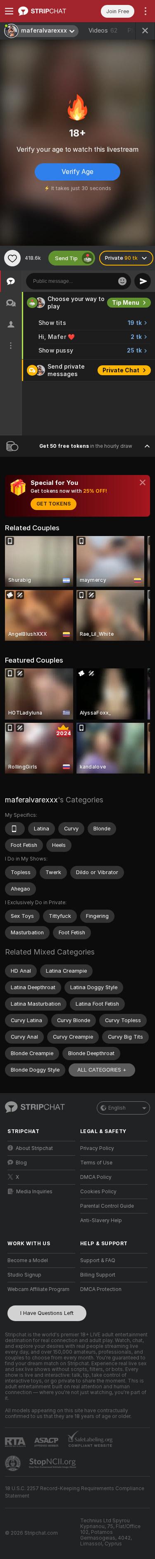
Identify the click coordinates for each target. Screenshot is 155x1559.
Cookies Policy (98, 1192)
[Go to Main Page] (48, 11)
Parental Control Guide (107, 1206)
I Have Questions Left (47, 1313)
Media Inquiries (34, 1192)
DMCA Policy (96, 1177)
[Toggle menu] (9, 11)
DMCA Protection (101, 1289)
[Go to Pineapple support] (13, 1463)
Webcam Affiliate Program (38, 1289)
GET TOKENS (53, 504)
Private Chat (121, 370)
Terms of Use (96, 1163)
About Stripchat (34, 1148)
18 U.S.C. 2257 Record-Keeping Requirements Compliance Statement (74, 1492)
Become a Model (27, 1260)
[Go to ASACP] (47, 1442)
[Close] (142, 482)
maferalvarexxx (31, 799)
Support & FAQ (97, 1260)
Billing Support (97, 1275)
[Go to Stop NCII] (53, 1463)
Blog (21, 1163)
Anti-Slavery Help (101, 1220)
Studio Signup (24, 1275)
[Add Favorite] (12, 258)
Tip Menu (125, 302)
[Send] (142, 281)
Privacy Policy (97, 1148)
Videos (102, 30)
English (117, 1108)
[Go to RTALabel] (16, 1442)
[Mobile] (15, 828)
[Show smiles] (122, 281)
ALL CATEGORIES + (101, 1070)
